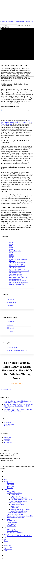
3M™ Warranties (12, 524)
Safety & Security (12, 302)
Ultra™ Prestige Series (17, 504)
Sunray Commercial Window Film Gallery (19, 536)
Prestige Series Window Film (19, 498)
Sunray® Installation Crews (15, 532)
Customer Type (8, 481)
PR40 (11, 244)
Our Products (11, 491)
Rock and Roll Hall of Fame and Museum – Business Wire (18, 283)
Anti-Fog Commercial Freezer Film (17, 350)
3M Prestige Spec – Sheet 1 (17, 264)
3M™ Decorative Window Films (16, 512)
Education (10, 488)
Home (5, 479)
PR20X (11, 252)
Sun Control (10, 299)
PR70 (11, 249)
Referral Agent (8, 549)
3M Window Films (12, 531)
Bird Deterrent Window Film (15, 517)
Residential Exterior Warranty (17, 281)
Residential (10, 325)
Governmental (11, 331)
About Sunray (11, 529)
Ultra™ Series (15, 506)
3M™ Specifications (13, 521)
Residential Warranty (15, 279)
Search (7, 27)
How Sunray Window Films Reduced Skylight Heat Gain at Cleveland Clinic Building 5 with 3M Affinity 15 (18, 406)
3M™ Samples (11, 526)
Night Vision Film (16, 496)
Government (10, 484)
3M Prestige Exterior (15, 267)
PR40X (11, 254)
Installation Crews (12, 347)
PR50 (11, 246)
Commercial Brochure (15, 274)
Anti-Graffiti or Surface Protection (20, 509)
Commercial (10, 321)
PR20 (11, 242)
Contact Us (9, 542)
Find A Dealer (8, 547)
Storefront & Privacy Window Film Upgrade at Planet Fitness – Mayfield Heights (17, 401)
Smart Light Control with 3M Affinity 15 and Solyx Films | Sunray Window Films (18, 410)
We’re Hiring (7, 545)
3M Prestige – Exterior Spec (17, 269)
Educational (10, 328)
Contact (6, 541)
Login (5, 550)
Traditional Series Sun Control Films (21, 499)
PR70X (11, 256)
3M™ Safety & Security (14, 503)
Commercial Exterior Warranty (18, 277)
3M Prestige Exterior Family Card (19, 271)
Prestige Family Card (15, 251)
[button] (7, 389)
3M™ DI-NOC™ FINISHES (15, 514)
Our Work (6, 534)
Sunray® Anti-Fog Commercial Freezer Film (20, 516)
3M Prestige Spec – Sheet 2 (17, 266)
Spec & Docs (7, 519)
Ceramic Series (15, 494)
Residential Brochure (15, 272)
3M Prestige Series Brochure (17, 262)
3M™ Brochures (12, 522)
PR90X (11, 257)
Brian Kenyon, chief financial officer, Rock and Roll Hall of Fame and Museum (16, 122)
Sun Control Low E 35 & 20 (19, 501)
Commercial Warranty (15, 276)
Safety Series (14, 507)
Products (6, 489)
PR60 (11, 247)
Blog (5, 539)
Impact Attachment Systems (19, 511)
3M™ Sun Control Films (14, 493)
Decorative (10, 305)
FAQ (5, 537)
